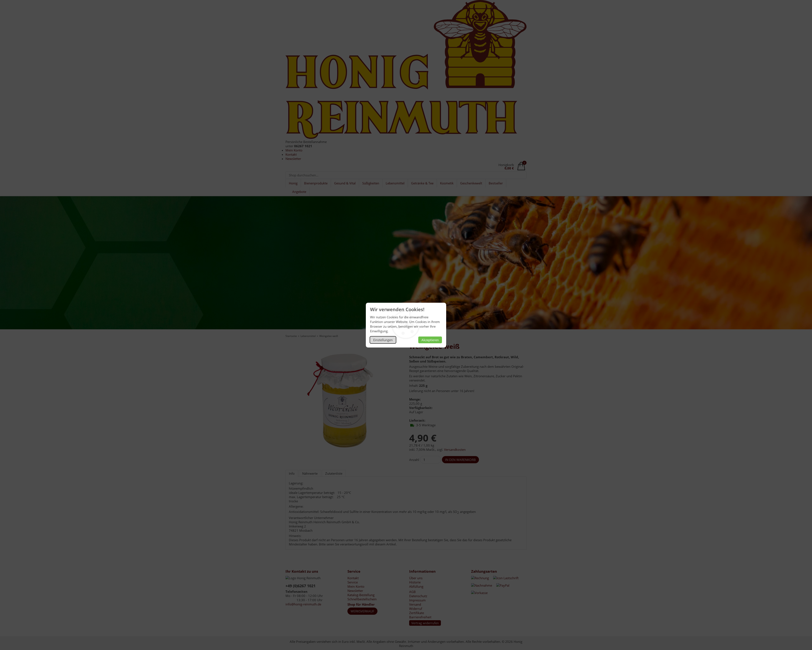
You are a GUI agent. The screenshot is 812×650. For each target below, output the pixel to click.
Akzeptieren (430, 340)
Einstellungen (383, 340)
